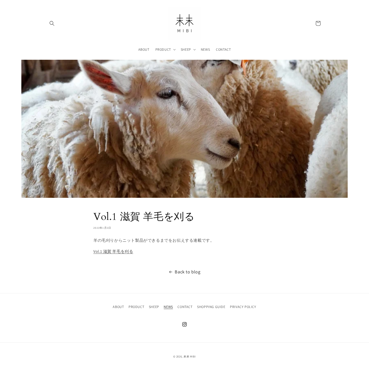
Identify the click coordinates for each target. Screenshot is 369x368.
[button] (51, 23)
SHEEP (154, 306)
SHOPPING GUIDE (211, 306)
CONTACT (184, 306)
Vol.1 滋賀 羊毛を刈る (113, 251)
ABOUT (118, 306)
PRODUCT (136, 306)
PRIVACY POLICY (243, 306)
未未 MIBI (189, 356)
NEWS (168, 306)
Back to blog (187, 272)
